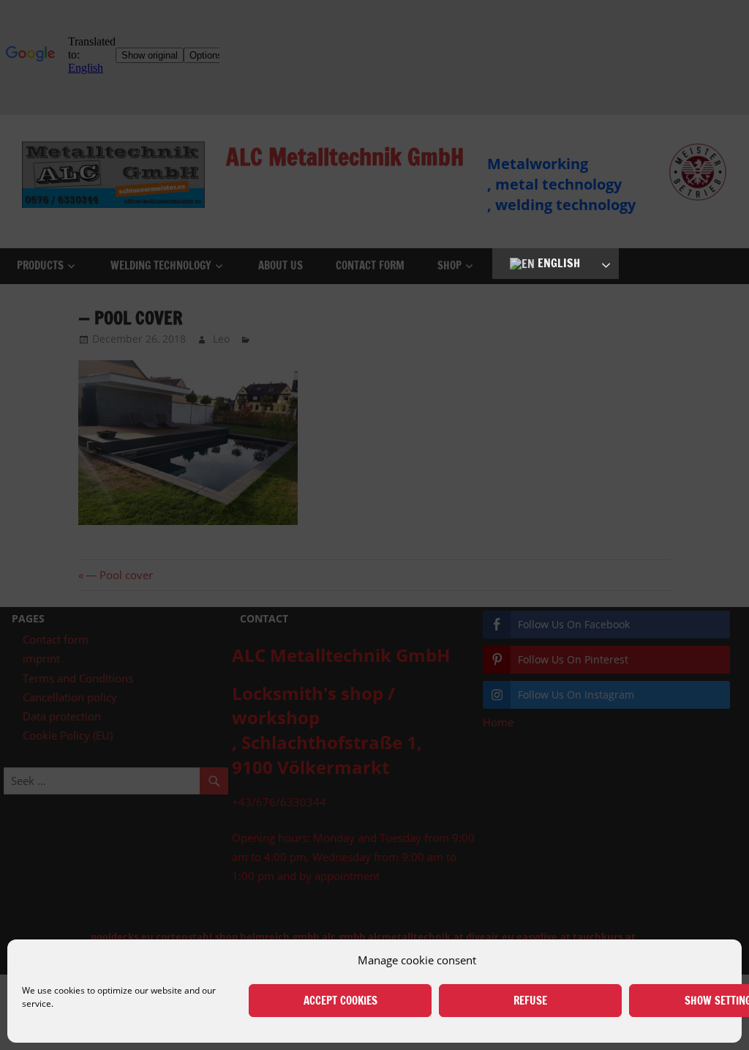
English (557, 263)
